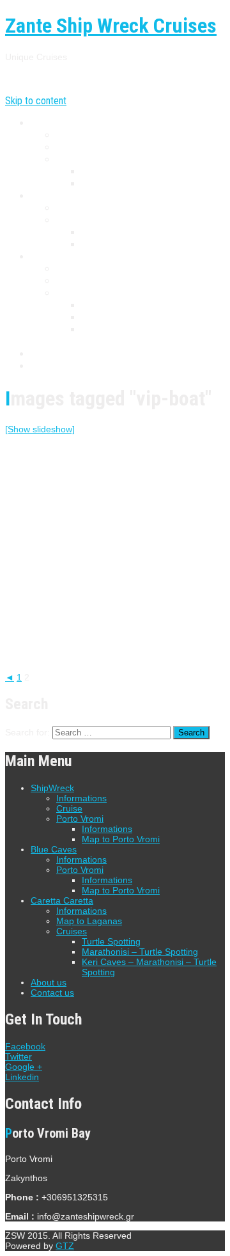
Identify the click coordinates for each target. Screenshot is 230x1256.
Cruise (68, 147)
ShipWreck (52, 123)
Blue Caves (53, 196)
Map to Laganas (87, 281)
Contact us (52, 366)
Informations (81, 135)
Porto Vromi (80, 159)
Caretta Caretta (61, 257)
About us (48, 354)
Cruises (71, 293)
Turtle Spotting (111, 305)
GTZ (65, 1246)
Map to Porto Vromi (122, 184)
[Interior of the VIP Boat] (43, 488)
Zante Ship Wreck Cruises (111, 25)
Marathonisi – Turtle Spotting (139, 317)
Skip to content (35, 101)
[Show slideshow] (40, 429)
